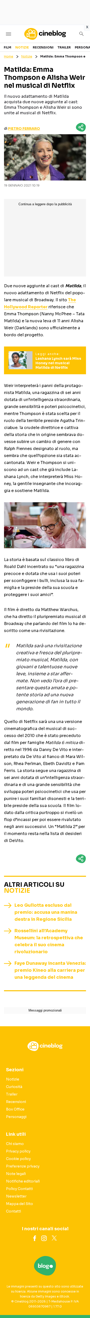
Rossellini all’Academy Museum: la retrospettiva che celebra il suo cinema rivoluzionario (48, 941)
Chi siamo (15, 1144)
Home (8, 56)
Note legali (16, 1174)
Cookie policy (18, 1158)
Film (7, 47)
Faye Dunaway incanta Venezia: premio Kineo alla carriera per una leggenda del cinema (50, 970)
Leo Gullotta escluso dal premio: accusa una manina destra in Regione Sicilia (45, 912)
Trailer (64, 47)
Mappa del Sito (19, 1204)
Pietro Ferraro (24, 128)
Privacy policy (18, 1151)
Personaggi (16, 1116)
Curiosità (14, 1086)
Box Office (15, 1109)
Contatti (13, 1211)
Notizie (22, 47)
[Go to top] (80, 1301)
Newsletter (16, 1196)
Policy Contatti (19, 1188)
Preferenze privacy (23, 1166)
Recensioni (43, 47)
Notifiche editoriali (23, 1181)
